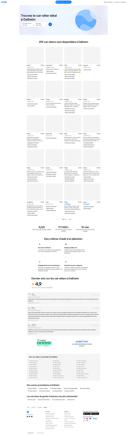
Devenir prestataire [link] (50, 414)
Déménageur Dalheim (55, 388)
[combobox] (28, 24)
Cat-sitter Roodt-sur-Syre (58, 375)
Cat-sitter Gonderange (81, 360)
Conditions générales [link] (69, 421)
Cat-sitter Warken (33, 366)
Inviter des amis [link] (49, 421)
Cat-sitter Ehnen (79, 370)
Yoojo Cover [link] (67, 414)
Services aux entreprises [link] (69, 418)
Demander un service (64, 2)
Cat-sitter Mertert (80, 366)
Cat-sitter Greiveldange (81, 377)
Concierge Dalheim (57, 391)
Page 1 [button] (63, 219)
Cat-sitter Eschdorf (57, 364)
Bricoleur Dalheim (32, 388)
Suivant (69, 219)
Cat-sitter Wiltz (56, 366)
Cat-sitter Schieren (33, 370)
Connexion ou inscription (120, 2)
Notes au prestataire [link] (50, 426)
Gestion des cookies (68, 426)
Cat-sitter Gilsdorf (33, 362)
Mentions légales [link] (68, 425)
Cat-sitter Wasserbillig (81, 368)
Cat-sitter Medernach (33, 372)
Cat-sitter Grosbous (33, 377)
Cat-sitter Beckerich (33, 373)
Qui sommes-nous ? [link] (50, 428)
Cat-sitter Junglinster (80, 362)
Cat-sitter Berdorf (56, 368)
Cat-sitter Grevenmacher (58, 377)
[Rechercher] (50, 24)
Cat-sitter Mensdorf (57, 373)
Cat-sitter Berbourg (80, 364)
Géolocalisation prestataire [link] (51, 425)
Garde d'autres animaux (44, 399)
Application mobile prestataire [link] (52, 418)
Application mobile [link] (50, 416)
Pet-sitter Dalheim (32, 391)
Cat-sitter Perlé (56, 360)
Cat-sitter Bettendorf (33, 360)
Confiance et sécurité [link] (69, 416)
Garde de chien (31, 399)
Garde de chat (70, 399)
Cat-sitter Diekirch (33, 364)
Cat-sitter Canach (80, 372)
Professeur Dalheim (69, 391)
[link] (35, 63)
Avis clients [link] (48, 420)
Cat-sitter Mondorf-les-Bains (82, 373)
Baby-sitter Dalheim (85, 388)
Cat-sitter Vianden (57, 362)
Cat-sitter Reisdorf (33, 368)
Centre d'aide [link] (67, 413)
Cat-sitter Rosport (56, 372)
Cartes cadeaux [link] (49, 423)
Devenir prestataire (108, 2)
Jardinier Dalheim (43, 388)
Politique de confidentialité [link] (70, 423)
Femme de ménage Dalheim (71, 388)
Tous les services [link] (40, 432)
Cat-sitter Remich (80, 375)
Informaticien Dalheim (44, 391)
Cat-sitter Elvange (33, 375)
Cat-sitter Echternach (57, 370)
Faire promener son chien (58, 399)
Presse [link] (65, 420)
